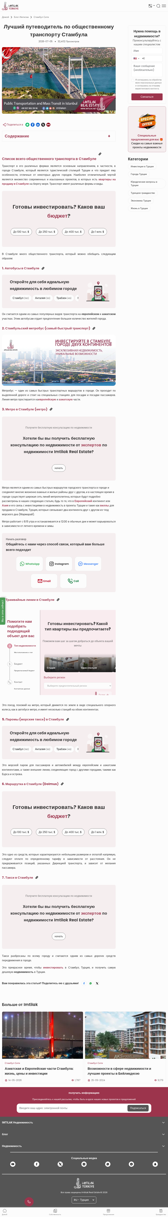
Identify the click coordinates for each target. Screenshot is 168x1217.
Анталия (42, 298)
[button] (136, 58)
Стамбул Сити (41, 17)
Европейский (83, 501)
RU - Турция (81, 1200)
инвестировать (53, 967)
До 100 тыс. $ (21, 232)
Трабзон (63, 298)
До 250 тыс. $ (47, 232)
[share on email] (48, 125)
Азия (5, 505)
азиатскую (66, 399)
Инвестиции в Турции (142, 166)
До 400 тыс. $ (73, 232)
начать (59, 468)
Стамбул (21, 298)
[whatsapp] (107, 1164)
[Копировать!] (100, 154)
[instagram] (84, 1164)
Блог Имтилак (21, 17)
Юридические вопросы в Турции (144, 183)
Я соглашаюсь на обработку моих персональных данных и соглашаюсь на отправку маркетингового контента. (148, 84)
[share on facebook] (33, 125)
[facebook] (36, 1164)
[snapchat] (155, 1164)
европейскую (47, 399)
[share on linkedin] (38, 125)
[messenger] (131, 1164)
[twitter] (60, 1164)
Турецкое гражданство (143, 193)
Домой (5, 17)
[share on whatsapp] (27, 125)
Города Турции (139, 174)
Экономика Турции (141, 200)
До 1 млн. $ (97, 232)
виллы (104, 505)
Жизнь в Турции (139, 208)
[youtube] (12, 1164)
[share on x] (43, 125)
